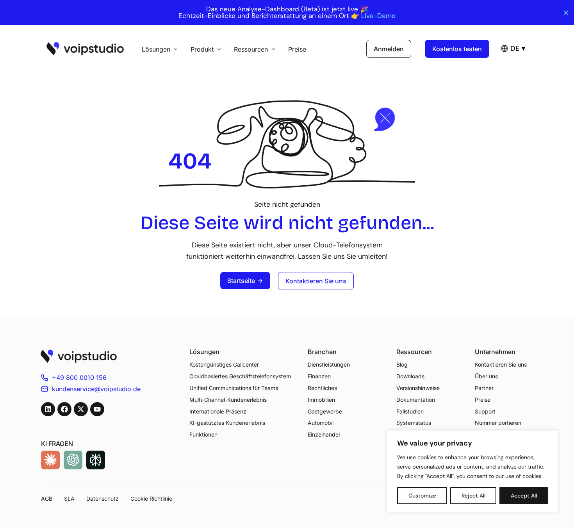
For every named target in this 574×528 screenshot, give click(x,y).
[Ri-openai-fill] (73, 460)
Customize (422, 495)
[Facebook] (64, 409)
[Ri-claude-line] (50, 460)
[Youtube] (97, 409)
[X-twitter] (81, 409)
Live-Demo (378, 16)
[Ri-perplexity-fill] (95, 460)
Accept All (524, 495)
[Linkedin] (48, 409)
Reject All (473, 495)
